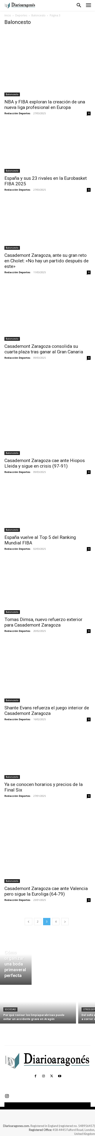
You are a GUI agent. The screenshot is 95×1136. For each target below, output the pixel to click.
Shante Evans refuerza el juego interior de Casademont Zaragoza (46, 710)
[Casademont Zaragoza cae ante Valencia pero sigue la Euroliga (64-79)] (47, 845)
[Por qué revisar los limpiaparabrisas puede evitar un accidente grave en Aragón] (38, 1005)
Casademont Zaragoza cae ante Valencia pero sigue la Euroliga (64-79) (46, 891)
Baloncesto (38, 15)
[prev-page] (28, 921)
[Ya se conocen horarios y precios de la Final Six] (47, 755)
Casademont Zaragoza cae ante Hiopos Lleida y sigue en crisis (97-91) (44, 463)
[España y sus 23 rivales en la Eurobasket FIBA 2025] (47, 149)
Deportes (21, 15)
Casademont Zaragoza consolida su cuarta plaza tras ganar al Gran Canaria (43, 349)
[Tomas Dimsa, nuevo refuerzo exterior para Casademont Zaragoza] (47, 587)
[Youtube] (59, 1076)
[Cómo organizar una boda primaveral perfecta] (16, 959)
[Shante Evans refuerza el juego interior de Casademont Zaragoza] (47, 672)
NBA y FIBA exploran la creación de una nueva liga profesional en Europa (44, 104)
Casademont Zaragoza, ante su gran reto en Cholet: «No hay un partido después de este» (46, 261)
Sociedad (10, 1009)
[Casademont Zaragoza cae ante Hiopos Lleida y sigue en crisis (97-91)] (47, 412)
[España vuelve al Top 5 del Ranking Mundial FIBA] (47, 507)
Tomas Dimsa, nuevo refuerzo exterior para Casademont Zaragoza (43, 622)
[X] (51, 1076)
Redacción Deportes (17, 113)
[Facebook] (35, 1076)
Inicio (7, 15)
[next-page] (65, 921)
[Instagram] (44, 1076)
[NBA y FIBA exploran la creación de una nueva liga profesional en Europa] (47, 63)
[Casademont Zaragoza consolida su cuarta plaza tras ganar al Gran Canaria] (47, 312)
